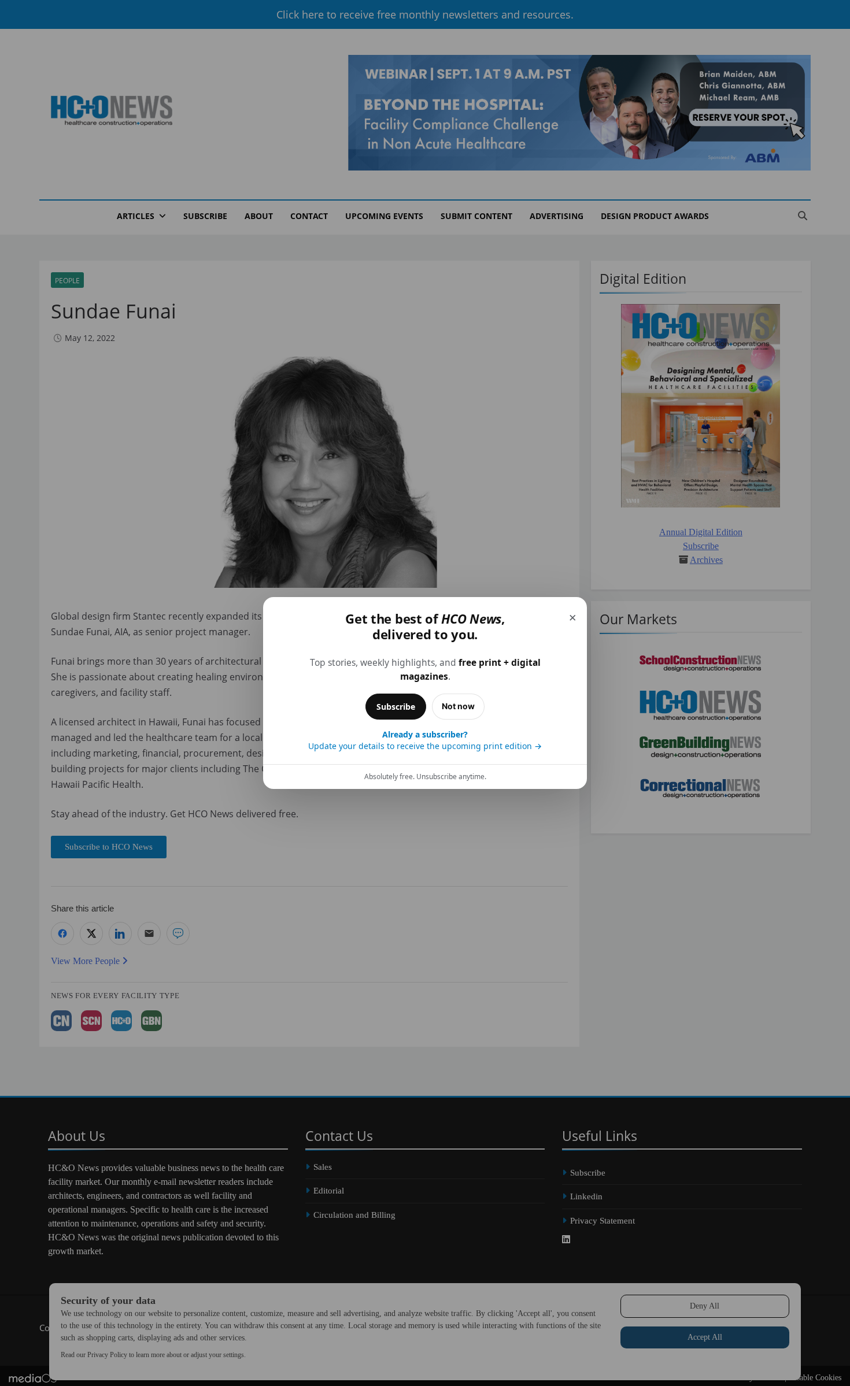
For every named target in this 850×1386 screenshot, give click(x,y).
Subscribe (395, 706)
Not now (458, 706)
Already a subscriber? (425, 740)
